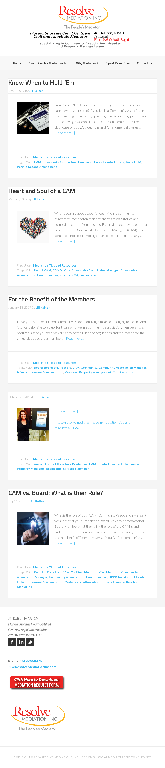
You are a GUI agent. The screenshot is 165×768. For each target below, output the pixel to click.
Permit (22, 166)
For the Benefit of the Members (51, 299)
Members (71, 372)
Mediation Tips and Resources (54, 157)
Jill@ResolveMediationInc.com (32, 667)
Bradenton (80, 464)
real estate (88, 275)
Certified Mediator (84, 572)
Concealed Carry (90, 162)
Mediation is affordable (81, 582)
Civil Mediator (109, 572)
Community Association (59, 162)
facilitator (125, 577)
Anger (38, 464)
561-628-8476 (31, 661)
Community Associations (67, 577)
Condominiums (47, 275)
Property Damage (112, 582)
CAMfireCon (61, 270)
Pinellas (135, 464)
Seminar (83, 468)
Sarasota (69, 468)
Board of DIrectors (57, 367)
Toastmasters (123, 372)
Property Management (95, 372)
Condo (108, 162)
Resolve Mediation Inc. (82, 17)
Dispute (114, 464)
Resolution (54, 468)
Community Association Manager (95, 270)
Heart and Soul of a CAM (41, 191)
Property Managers (31, 468)
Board (38, 270)
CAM (37, 162)
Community (89, 367)
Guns (129, 162)
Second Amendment (42, 166)
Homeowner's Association (44, 372)
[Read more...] (64, 133)
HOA (137, 162)
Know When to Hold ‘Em (41, 82)
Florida (119, 162)
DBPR (113, 577)
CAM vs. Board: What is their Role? (55, 493)
